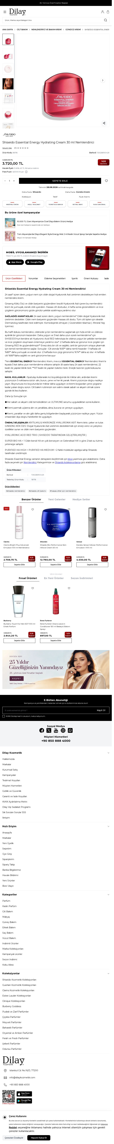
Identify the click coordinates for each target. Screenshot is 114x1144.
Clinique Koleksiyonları (13, 1001)
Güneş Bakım (9, 922)
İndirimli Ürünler (10, 943)
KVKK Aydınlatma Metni (14, 801)
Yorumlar (33, 278)
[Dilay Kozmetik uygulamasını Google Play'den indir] (24, 1100)
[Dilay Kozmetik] (55, 1060)
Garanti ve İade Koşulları (14, 796)
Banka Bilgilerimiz (11, 870)
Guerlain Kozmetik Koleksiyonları (19, 985)
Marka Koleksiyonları (12, 948)
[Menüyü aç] (4, 11)
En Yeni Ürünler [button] (54, 578)
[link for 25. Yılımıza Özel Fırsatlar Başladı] (56, 3)
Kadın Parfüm (9, 906)
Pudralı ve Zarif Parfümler (15, 1011)
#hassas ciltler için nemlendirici (63, 491)
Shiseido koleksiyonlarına (67, 462)
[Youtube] (56, 730)
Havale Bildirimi (10, 875)
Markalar (6, 764)
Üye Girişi (7, 854)
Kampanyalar (9, 775)
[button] (22, 80)
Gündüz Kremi (73, 29)
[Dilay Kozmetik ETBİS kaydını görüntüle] (8, 1097)
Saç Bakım (7, 933)
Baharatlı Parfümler (12, 1027)
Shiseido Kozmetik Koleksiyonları (19, 979)
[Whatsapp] (70, 730)
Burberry (7, 621)
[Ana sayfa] (23, 11)
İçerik (75, 278)
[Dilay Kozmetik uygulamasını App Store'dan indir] (24, 1093)
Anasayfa (7, 832)
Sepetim (6, 848)
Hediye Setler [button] (81, 499)
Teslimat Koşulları (11, 780)
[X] (48, 730)
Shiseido (37, 192)
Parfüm (6, 901)
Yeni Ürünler (8, 880)
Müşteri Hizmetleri (12, 785)
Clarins (6, 542)
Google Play (36, 262)
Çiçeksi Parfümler (11, 1017)
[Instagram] (63, 730)
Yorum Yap (7, 148)
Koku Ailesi (8, 964)
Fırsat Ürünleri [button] (28, 578)
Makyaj (6, 917)
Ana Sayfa (7, 29)
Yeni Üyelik (8, 843)
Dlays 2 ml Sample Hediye (27, 238)
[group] (62, 80)
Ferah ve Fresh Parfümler (15, 1038)
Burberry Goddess (11, 1006)
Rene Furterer (46, 621)
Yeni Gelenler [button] (56, 499)
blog (70, 459)
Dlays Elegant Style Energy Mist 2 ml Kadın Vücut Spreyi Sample (63, 234)
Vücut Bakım (9, 938)
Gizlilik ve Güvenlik (11, 791)
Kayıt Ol (101, 710)
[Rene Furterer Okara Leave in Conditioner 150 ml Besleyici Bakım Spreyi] (56, 601)
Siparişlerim (8, 859)
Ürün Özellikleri (13, 278)
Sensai (79, 542)
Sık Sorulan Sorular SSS (14, 812)
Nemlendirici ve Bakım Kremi (46, 29)
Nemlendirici (30, 462)
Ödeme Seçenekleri (54, 278)
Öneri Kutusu (91, 278)
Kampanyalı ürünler (12, 954)
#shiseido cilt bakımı (37, 491)
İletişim (6, 817)
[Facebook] (41, 730)
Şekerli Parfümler (11, 1043)
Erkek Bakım (9, 927)
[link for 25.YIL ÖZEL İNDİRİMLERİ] (55, 669)
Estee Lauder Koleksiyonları (16, 995)
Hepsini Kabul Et (39, 1137)
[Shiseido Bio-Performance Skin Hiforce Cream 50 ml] (56, 523)
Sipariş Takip (8, 864)
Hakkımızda (8, 759)
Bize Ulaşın (8, 886)
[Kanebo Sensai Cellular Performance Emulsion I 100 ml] (92, 523)
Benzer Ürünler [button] (31, 499)
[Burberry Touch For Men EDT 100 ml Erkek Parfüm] (19, 601)
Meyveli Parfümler (11, 1022)
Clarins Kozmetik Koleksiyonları (18, 990)
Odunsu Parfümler (12, 1049)
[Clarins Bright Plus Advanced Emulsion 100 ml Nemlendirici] (19, 523)
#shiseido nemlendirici (15, 491)
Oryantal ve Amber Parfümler (17, 1033)
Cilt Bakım (22, 29)
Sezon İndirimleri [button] (82, 578)
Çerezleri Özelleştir (14, 1137)
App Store (16, 262)
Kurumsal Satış (10, 769)
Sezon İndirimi (9, 959)
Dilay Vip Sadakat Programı (16, 807)
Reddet (13, 1127)
